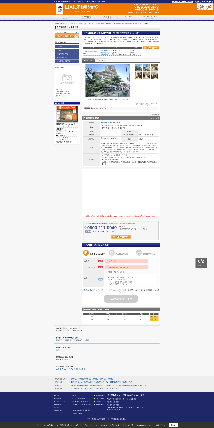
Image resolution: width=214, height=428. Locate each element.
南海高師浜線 (131, 385)
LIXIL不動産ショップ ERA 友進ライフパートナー (126, 395)
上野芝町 (74, 382)
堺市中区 (66, 340)
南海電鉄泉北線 (109, 385)
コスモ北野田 (60, 89)
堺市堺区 (59, 340)
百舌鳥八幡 (79, 369)
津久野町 (97, 382)
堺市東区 (90, 51)
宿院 (101, 388)
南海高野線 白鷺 (62, 54)
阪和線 (92, 385)
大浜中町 (104, 382)
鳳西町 (116, 382)
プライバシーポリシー (100, 290)
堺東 (91, 388)
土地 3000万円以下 (79, 398)
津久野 (86, 388)
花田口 (118, 388)
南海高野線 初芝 (62, 57)
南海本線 (85, 385)
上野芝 (106, 388)
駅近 (74, 395)
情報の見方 (155, 115)
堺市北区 (86, 340)
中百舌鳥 (111, 54)
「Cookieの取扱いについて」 (144, 425)
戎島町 (90, 382)
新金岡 (73, 369)
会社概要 (58, 398)
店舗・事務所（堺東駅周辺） (82, 410)
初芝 (110, 52)
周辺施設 (98, 401)
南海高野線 (104, 50)
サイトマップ (59, 407)
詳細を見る (154, 316)
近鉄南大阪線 (141, 385)
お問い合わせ (99, 395)
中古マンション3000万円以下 (72, 330)
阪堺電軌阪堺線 (76, 385)
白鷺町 (95, 51)
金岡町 (129, 382)
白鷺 (110, 50)
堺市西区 (72, 340)
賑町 (85, 382)
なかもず (67, 369)
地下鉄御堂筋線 (121, 385)
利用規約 (87, 290)
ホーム (57, 395)
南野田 (58, 350)
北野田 (66, 359)
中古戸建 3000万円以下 (80, 401)
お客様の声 (99, 404)
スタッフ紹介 (99, 398)
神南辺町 (123, 382)
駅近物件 (59, 330)
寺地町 (96, 388)
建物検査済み (77, 413)
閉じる (173, 425)
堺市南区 (79, 340)
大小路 (112, 388)
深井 (85, 369)
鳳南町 (80, 382)
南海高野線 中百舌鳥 (64, 61)
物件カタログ (59, 410)
